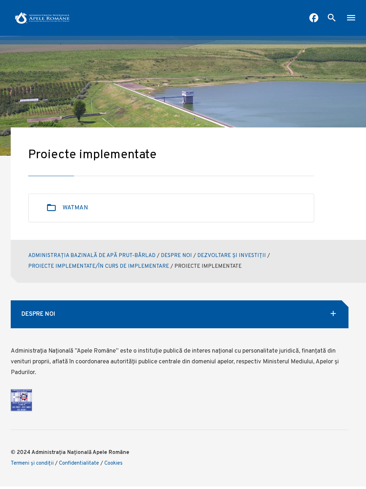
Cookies (113, 463)
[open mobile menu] (351, 19)
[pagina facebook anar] (314, 19)
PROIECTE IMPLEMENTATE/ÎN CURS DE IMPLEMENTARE (98, 266)
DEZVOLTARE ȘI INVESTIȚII (231, 255)
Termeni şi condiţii (32, 463)
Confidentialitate (79, 463)
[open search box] (332, 19)
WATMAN (75, 208)
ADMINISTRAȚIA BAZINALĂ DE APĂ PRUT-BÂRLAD (91, 255)
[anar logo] (42, 18)
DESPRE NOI (176, 255)
